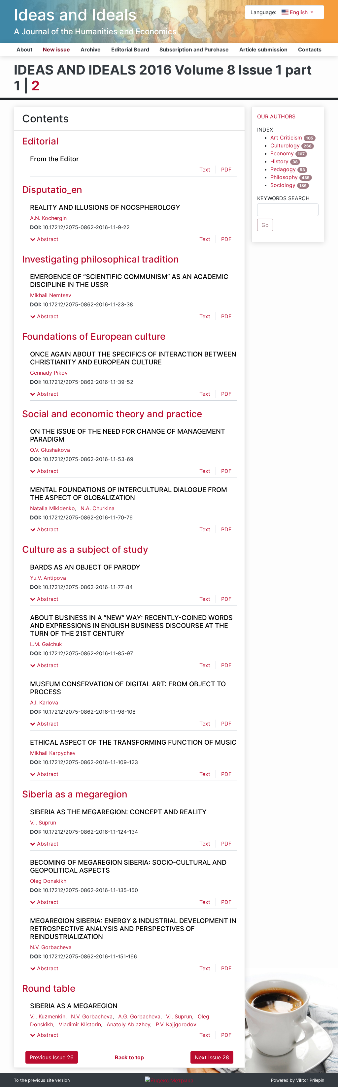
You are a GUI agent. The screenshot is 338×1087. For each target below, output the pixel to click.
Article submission (263, 49)
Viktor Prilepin (310, 1080)
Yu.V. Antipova (48, 578)
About (24, 49)
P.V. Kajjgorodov (176, 1024)
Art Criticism (286, 137)
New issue (56, 49)
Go (265, 225)
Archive (91, 49)
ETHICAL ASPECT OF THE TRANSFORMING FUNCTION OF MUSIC (133, 742)
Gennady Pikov (49, 372)
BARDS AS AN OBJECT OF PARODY (85, 567)
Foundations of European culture (93, 336)
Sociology (282, 185)
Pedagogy (283, 169)
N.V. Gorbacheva (51, 947)
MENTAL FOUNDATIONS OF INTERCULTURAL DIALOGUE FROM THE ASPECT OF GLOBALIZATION (128, 494)
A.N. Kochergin (48, 218)
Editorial (40, 141)
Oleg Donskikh (48, 881)
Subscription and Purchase (194, 49)
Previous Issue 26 (52, 1057)
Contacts (309, 49)
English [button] (299, 12)
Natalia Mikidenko (52, 508)
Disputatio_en (52, 189)
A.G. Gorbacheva (139, 1016)
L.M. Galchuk (46, 644)
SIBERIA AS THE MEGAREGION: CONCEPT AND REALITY (118, 812)
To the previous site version (42, 1080)
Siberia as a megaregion (74, 794)
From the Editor (54, 159)
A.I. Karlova (44, 702)
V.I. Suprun (43, 822)
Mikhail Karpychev (53, 753)
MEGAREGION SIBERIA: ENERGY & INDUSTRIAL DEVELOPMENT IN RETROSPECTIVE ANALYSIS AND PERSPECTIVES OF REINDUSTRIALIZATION (133, 929)
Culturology (285, 145)
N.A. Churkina (98, 508)
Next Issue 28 (212, 1057)
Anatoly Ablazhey (128, 1024)
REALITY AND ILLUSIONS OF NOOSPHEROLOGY (105, 207)
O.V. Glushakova (50, 450)
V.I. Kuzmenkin (47, 1016)
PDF (226, 169)
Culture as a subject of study (85, 549)
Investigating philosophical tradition (100, 259)
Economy (282, 153)
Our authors (276, 116)
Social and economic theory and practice (112, 413)
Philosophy (284, 177)
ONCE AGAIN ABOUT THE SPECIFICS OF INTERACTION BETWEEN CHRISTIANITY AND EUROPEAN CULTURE (133, 358)
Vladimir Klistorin (80, 1024)
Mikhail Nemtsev (50, 295)
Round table (48, 988)
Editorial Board (130, 49)
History (279, 161)
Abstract (46, 239)
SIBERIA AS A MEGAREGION (74, 1006)
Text (204, 169)
